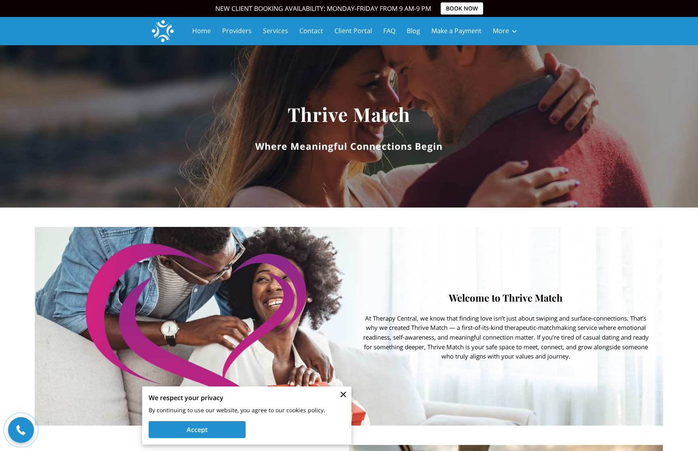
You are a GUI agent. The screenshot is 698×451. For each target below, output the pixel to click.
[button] (21, 430)
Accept (197, 429)
